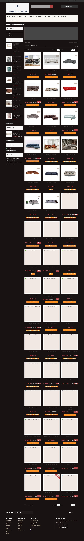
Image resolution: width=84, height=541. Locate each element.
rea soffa (20, 162)
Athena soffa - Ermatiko (32, 154)
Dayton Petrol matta (17, 66)
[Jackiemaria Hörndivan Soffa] (51, 398)
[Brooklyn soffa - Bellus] (51, 201)
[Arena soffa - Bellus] (51, 88)
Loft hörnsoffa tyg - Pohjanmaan (32, 436)
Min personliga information (36, 525)
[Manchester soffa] (32, 454)
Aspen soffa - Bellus (32, 126)
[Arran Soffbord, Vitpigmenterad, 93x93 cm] (9, 46)
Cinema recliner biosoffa (32, 267)
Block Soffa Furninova (33, 182)
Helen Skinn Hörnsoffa (70, 379)
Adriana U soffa (32, 70)
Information (11, 28)
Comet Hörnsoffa (33, 295)
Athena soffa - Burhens (69, 126)
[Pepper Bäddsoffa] (69, 482)
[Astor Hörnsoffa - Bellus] (51, 116)
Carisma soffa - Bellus (51, 238)
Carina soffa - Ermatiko (32, 238)
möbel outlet (9, 158)
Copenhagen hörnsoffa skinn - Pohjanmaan (33, 324)
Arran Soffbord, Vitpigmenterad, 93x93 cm (17, 44)
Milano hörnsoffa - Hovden (51, 492)
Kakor (9, 33)
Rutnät (75, 46)
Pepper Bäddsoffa (70, 492)
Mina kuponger (33, 526)
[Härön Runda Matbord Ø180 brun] (9, 103)
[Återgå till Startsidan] (7, 24)
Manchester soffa (33, 464)
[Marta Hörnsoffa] (32, 482)
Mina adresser (33, 523)
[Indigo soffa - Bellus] (32, 398)
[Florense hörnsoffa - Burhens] (51, 370)
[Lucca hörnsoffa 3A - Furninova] (51, 426)
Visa (43, 45)
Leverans (20, 523)
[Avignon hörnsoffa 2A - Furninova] (51, 144)
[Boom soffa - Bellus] (69, 173)
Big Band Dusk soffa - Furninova (70, 155)
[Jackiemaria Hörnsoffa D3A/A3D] (69, 398)
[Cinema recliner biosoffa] (32, 257)
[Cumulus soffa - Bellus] (32, 342)
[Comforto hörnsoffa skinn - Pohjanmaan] (51, 285)
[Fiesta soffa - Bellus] (51, 342)
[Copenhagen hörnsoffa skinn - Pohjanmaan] (32, 313)
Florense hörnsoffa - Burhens (51, 379)
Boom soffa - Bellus (69, 182)
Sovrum (31, 16)
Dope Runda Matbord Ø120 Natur (17, 89)
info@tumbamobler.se (64, 527)
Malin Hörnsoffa (69, 436)
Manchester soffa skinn (51, 464)
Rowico (7, 531)
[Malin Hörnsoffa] (69, 426)
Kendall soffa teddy (17, 131)
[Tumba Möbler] (17, 8)
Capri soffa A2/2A (70, 210)
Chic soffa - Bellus (69, 238)
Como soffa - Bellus (69, 295)
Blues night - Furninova (51, 182)
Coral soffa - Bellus (69, 323)
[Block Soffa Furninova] (32, 173)
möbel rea (15, 158)
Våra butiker (10, 35)
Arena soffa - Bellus (51, 98)
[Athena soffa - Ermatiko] (32, 144)
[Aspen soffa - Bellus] (32, 116)
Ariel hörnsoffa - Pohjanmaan (69, 98)
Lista (77, 46)
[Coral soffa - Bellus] (69, 313)
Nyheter (9, 40)
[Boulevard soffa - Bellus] (32, 201)
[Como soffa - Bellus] (69, 285)
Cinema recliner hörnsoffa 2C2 (51, 267)
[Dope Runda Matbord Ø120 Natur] (9, 91)
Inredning (48, 16)
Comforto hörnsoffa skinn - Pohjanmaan (51, 296)
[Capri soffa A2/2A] (69, 201)
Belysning (39, 16)
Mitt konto (33, 518)
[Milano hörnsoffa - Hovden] (51, 482)
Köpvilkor (20, 525)
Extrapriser (10, 128)
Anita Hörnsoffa (32, 98)
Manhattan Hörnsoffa (69, 464)
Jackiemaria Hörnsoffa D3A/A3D (69, 408)
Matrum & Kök (21, 16)
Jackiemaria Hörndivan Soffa (51, 407)
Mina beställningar (34, 520)
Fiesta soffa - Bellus (51, 351)
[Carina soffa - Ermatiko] (32, 229)
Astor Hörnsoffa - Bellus (51, 126)
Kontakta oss (20, 522)
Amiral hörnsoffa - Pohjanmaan (51, 70)
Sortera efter (26, 45)
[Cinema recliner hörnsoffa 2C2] (51, 257)
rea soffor (14, 160)
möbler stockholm (10, 162)
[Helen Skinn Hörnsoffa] (69, 370)
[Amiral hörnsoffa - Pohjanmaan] (51, 60)
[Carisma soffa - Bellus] (51, 229)
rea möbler (9, 160)
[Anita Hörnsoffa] (32, 88)
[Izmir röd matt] (9, 116)
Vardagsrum (11, 16)
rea (18, 158)
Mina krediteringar (34, 522)
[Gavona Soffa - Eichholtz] (9, 80)
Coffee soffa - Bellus (69, 267)
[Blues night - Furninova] (51, 173)
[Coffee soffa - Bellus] (69, 257)
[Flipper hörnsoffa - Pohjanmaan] (69, 342)
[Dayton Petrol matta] (9, 69)
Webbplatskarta (21, 530)
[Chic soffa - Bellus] (69, 229)
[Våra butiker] (14, 148)
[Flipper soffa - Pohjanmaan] (32, 370)
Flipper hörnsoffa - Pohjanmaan (69, 351)
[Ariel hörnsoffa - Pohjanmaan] (69, 88)
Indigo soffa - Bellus (32, 407)
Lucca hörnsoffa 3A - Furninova (51, 436)
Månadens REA (11, 20)
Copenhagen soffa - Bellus (51, 323)
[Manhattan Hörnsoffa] (69, 454)
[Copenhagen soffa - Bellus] (51, 313)
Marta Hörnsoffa (32, 492)
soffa (16, 162)
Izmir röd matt (16, 112)
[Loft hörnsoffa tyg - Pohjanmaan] (32, 426)
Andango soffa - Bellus (69, 70)
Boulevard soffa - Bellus (32, 210)
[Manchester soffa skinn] (51, 454)
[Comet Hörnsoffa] (32, 285)
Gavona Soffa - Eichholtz (16, 78)
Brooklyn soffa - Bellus (51, 210)
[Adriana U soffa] (32, 60)
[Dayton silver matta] (9, 59)
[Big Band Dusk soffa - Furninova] (69, 144)
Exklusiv (63, 16)
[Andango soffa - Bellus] (69, 60)
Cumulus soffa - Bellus (33, 351)
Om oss (9, 31)
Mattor (56, 16)
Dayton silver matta (17, 56)
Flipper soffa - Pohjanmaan (33, 379)
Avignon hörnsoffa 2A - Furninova (51, 155)
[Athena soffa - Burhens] (69, 116)
